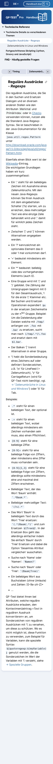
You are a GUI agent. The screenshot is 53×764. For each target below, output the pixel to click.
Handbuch (32, 17)
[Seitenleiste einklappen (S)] (6, 3)
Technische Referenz (17, 26)
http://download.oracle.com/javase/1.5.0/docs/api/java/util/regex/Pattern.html (26, 148)
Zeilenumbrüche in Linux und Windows (27, 45)
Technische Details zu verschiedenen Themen (26, 34)
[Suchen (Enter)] (47, 3)
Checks (36, 113)
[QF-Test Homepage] (12, 17)
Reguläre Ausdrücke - (25, 84)
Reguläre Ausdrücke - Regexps (23, 40)
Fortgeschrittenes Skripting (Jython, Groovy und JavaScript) (25, 52)
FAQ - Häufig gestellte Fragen (22, 59)
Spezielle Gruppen (20, 664)
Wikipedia (12, 163)
